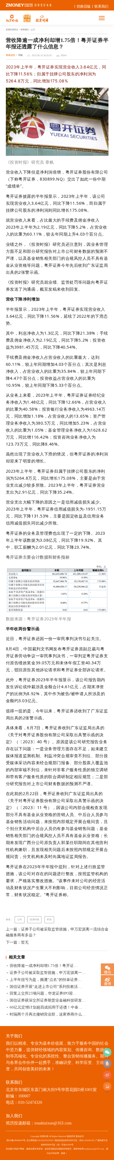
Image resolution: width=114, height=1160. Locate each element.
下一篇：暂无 (17, 942)
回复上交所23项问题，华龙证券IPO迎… (43, 993)
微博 (107, 1075)
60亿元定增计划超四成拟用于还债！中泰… (46, 1007)
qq (107, 1064)
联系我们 (101, 6)
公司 (19, 919)
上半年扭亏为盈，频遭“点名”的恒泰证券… (46, 979)
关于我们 (14, 1036)
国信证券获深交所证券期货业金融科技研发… (48, 1000)
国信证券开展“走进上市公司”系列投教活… (46, 986)
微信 (107, 971)
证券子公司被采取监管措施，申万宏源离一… (48, 972)
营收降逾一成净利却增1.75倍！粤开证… (43, 965)
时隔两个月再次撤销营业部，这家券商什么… (48, 1014)
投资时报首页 (12, 30)
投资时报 (34, 919)
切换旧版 (84, 6)
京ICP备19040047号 (15, 1140)
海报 (107, 1086)
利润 (49, 919)
